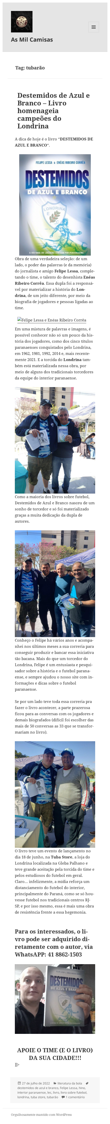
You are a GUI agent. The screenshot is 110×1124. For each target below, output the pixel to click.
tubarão (52, 1097)
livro (56, 1092)
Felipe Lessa (68, 1088)
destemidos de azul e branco (37, 1088)
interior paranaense (31, 1092)
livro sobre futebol (73, 1092)
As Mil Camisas (32, 39)
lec (49, 1092)
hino (82, 1088)
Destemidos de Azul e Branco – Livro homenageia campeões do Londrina (53, 110)
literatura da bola (70, 1083)
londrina (23, 1097)
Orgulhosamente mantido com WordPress (41, 1115)
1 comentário (75, 1097)
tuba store (38, 1097)
